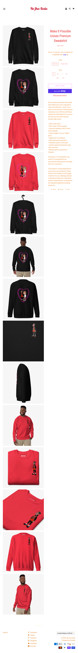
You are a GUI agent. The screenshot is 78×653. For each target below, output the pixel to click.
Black (55, 64)
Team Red (64, 64)
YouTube (33, 646)
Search (5, 632)
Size (60, 70)
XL (67, 74)
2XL (57, 78)
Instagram (33, 640)
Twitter (32, 635)
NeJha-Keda (70, 638)
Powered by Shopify (68, 640)
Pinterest (33, 638)
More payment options (60, 95)
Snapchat (33, 643)
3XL (63, 78)
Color (60, 60)
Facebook (33, 632)
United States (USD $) (64, 633)
